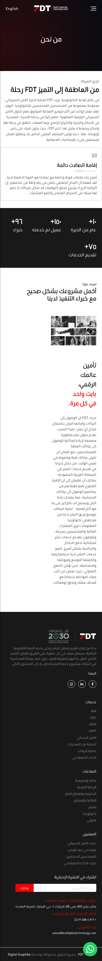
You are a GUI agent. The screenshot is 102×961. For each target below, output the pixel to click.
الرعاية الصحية (86, 787)
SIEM (92, 724)
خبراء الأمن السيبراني (82, 843)
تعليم (92, 807)
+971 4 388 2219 (85, 919)
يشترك (24, 888)
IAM (93, 711)
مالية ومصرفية (85, 780)
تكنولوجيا (89, 813)
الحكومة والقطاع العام (80, 794)
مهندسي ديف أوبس (82, 850)
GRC (93, 718)
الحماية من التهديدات (81, 744)
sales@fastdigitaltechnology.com (74, 933)
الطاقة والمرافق (85, 800)
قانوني (91, 820)
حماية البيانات (87, 751)
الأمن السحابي (86, 737)
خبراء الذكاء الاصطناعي (80, 863)
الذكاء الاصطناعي (84, 757)
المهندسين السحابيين (81, 856)
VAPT (92, 731)
